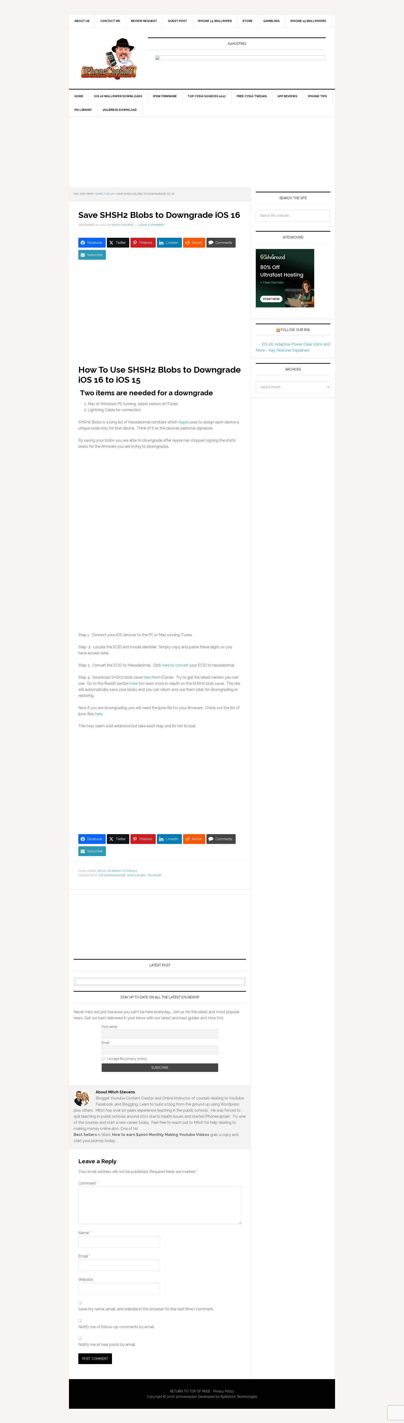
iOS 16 (101, 870)
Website (85, 1279)
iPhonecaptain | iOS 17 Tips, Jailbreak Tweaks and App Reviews (108, 58)
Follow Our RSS (295, 330)
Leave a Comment (152, 225)
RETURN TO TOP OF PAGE (190, 1391)
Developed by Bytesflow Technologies (227, 1396)
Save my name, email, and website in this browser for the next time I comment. (146, 1309)
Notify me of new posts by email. (107, 1344)
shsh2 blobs (136, 875)
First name (109, 1027)
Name (84, 1233)
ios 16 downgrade (112, 875)
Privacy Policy (223, 1391)
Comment (88, 1183)
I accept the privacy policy (126, 1059)
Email (105, 1043)
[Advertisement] (202, 152)
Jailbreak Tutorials (122, 870)
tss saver (154, 875)
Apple (183, 422)
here (134, 683)
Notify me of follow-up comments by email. (116, 1327)
